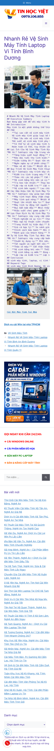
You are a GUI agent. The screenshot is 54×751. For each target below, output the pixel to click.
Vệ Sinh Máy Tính (17, 333)
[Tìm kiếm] (46, 477)
